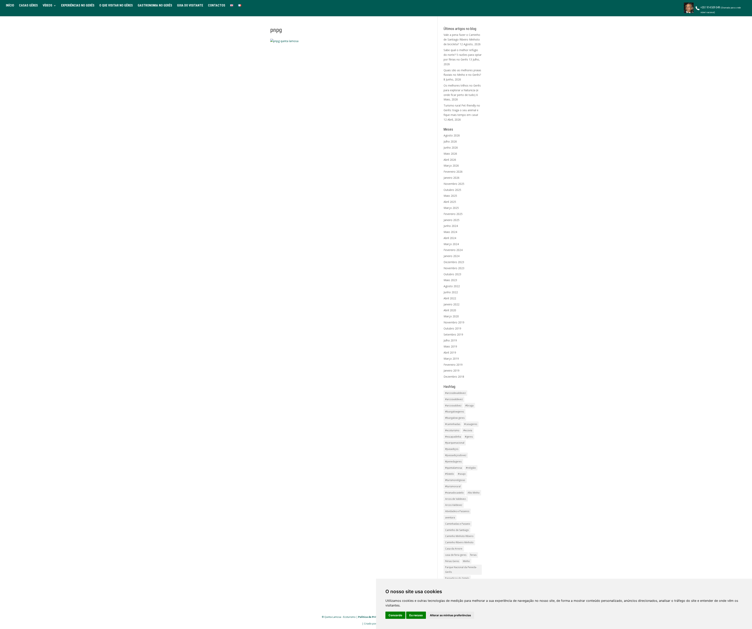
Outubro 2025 (452, 190)
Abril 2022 (450, 298)
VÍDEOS (47, 5)
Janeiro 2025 (451, 220)
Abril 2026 (450, 160)
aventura (450, 517)
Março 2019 (451, 358)
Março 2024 (451, 244)
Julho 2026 (450, 141)
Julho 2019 (450, 340)
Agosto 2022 (452, 286)
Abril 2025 (450, 202)
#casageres (470, 424)
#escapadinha (453, 436)
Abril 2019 (450, 352)
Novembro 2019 (454, 322)
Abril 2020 (450, 310)
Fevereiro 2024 (453, 250)
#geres (469, 436)
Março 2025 (451, 208)
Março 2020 (451, 316)
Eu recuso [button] (416, 615)
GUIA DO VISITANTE (190, 5)
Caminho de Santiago (457, 530)
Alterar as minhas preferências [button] (450, 615)
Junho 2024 (451, 226)
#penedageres (453, 461)
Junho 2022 (451, 292)
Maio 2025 (450, 196)
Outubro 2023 (452, 274)
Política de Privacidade (372, 617)
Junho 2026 (451, 147)
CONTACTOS (216, 5)
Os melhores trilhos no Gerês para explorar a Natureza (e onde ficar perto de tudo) (462, 90)
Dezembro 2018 (454, 376)
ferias (473, 555)
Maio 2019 (450, 346)
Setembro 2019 (453, 334)
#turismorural (453, 486)
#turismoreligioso (455, 480)
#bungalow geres (455, 418)
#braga (469, 405)
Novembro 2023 (454, 268)
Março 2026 (451, 165)
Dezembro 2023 (454, 262)
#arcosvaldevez (454, 399)
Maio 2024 (450, 232)
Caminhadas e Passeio (457, 523)
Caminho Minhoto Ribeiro (459, 536)
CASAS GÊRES (28, 5)
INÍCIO (10, 5)
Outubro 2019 (452, 328)
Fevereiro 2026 (453, 171)
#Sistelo (449, 474)
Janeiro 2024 (451, 256)
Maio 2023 (450, 280)
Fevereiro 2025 (453, 214)
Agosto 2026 (452, 135)
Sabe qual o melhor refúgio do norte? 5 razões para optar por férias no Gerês (463, 54)
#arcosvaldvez (453, 405)
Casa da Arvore (453, 548)
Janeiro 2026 (451, 178)
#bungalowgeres (454, 411)
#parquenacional (454, 442)
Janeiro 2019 (451, 370)
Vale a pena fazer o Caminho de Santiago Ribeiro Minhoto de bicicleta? (462, 39)
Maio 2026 (450, 153)
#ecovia (467, 430)
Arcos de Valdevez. (455, 499)
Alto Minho (474, 492)
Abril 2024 (450, 238)
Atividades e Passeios (457, 511)
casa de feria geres (455, 555)
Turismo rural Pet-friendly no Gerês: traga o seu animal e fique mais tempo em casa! (462, 110)
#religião (471, 467)
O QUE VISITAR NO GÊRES (116, 5)
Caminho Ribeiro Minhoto (459, 542)
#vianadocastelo (454, 492)
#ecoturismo (452, 430)
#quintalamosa (453, 467)
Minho (466, 561)
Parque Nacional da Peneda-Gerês (461, 570)
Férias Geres (452, 561)
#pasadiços (451, 449)
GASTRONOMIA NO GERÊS (155, 5)
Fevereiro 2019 (453, 364)
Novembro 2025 (454, 184)
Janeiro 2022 (451, 304)
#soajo (462, 474)
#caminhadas (452, 424)
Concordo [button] (395, 615)
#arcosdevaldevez (455, 393)
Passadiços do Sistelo (457, 578)
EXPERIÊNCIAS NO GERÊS (77, 5)
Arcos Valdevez (453, 505)
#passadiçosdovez (455, 455)
